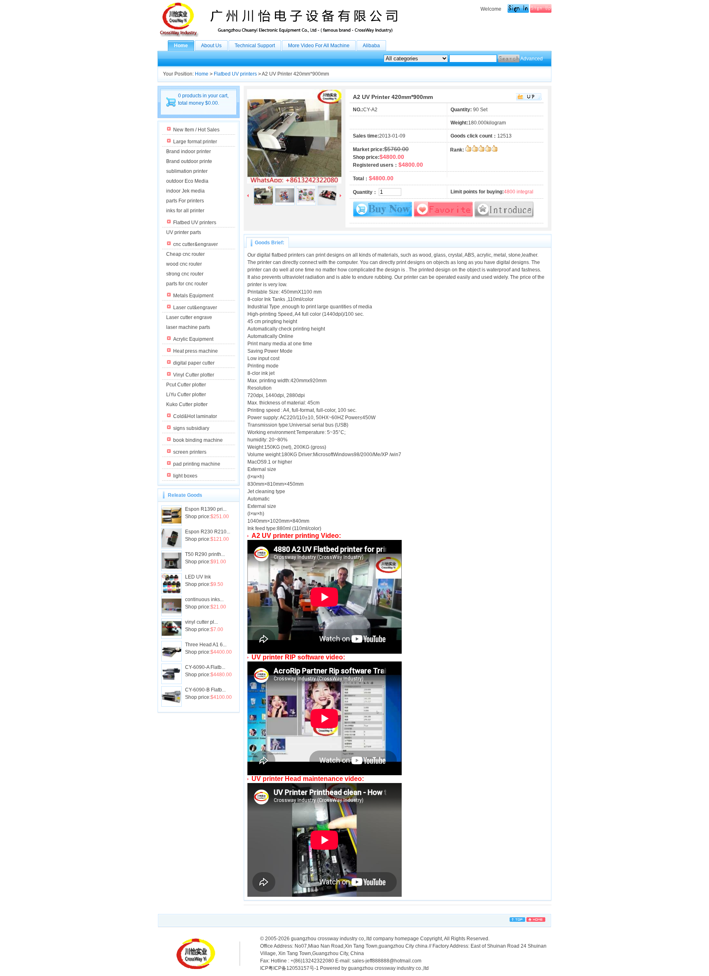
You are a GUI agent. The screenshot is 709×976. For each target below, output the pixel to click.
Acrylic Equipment (193, 339)
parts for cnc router (187, 284)
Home (181, 45)
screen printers (189, 452)
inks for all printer (185, 211)
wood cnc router (184, 264)
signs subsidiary (191, 428)
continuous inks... (204, 599)
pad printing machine (196, 464)
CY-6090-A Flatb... (205, 667)
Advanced (531, 59)
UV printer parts (183, 232)
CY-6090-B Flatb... (205, 690)
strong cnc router (185, 274)
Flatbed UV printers (235, 74)
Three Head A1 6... (205, 645)
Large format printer (195, 142)
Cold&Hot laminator (195, 416)
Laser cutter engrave (189, 317)
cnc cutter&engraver (195, 244)
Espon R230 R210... (207, 532)
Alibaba (371, 45)
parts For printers (185, 201)
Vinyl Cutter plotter (193, 375)
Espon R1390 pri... (205, 509)
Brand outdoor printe (189, 161)
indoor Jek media (185, 191)
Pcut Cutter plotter (186, 385)
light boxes (185, 476)
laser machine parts (188, 327)
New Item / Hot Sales (196, 130)
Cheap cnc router (185, 254)
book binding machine (198, 440)
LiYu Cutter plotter (186, 394)
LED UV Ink (198, 577)
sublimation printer (187, 171)
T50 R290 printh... (205, 554)
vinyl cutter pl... (201, 622)
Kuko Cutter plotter (187, 404)
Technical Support (255, 45)
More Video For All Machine (319, 45)
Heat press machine (195, 351)
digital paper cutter (194, 363)
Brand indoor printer (188, 151)
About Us (211, 45)
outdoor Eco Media (187, 181)
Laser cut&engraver (195, 307)
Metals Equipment (193, 296)
